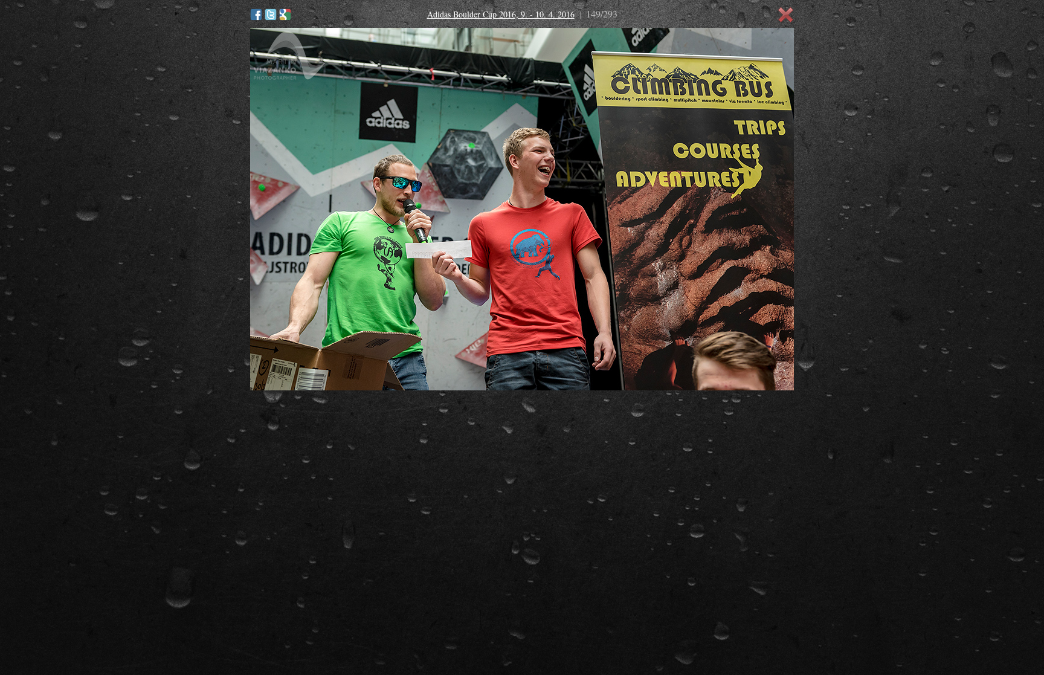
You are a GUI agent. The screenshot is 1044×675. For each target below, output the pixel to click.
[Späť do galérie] (786, 15)
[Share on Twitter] (271, 14)
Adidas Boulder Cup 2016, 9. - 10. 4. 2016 (501, 14)
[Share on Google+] (285, 14)
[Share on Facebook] (256, 14)
